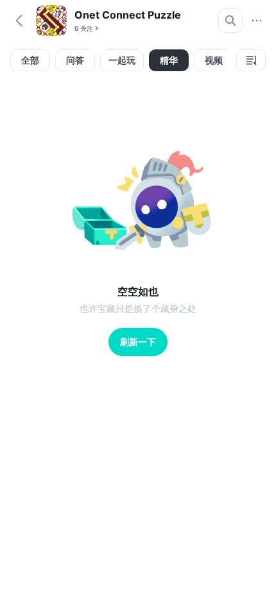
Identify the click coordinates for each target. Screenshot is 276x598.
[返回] (19, 21)
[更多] (257, 21)
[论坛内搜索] (230, 20)
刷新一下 (138, 341)
